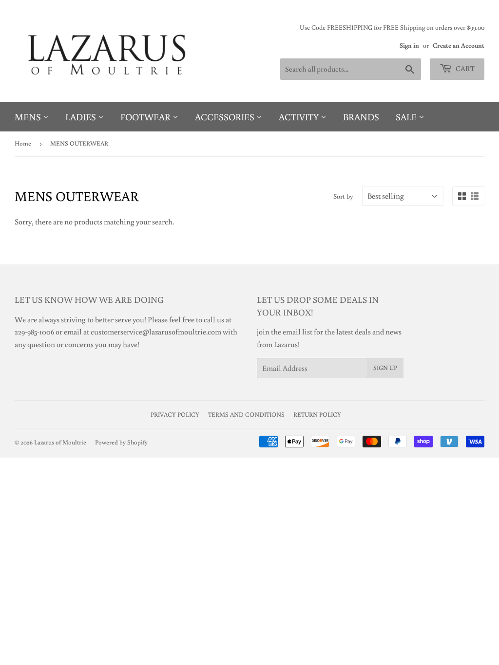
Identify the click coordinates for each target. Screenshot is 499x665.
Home (23, 143)
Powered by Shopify (121, 442)
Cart (464, 68)
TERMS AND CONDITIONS (246, 414)
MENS (29, 117)
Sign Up (385, 368)
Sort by (343, 196)
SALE (407, 117)
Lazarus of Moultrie (60, 442)
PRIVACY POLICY (175, 414)
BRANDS (361, 117)
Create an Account (458, 45)
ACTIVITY (300, 117)
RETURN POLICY (317, 414)
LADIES (81, 117)
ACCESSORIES (225, 117)
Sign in (409, 45)
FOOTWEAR (146, 117)
